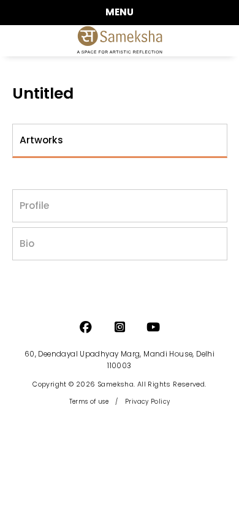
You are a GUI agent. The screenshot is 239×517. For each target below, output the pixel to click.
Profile (34, 205)
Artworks (41, 140)
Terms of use (89, 402)
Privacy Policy (147, 402)
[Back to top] (216, 502)
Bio (27, 243)
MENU (119, 12)
